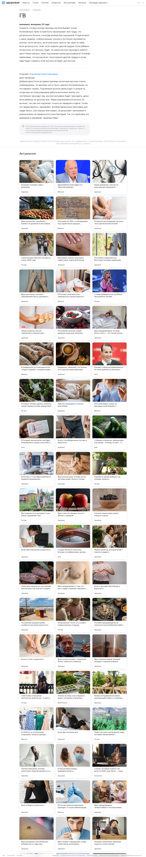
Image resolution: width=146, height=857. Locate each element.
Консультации (24, 10)
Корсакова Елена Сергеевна (44, 74)
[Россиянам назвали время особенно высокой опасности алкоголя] (36, 615)
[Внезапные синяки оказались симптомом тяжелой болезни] (73, 250)
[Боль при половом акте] (73, 724)
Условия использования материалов (73, 855)
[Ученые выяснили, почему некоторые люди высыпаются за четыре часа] (36, 761)
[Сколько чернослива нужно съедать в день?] (109, 505)
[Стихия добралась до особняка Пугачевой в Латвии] (109, 286)
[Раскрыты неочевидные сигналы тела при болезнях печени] (109, 213)
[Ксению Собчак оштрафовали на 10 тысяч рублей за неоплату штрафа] (109, 359)
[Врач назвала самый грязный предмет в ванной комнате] (109, 651)
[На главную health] (12, 2)
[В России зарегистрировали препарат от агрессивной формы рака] (73, 797)
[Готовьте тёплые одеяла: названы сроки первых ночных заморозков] (36, 396)
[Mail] (3, 2)
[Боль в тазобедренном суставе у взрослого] (73, 432)
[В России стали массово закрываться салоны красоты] (73, 286)
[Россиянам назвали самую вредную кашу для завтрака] (73, 323)
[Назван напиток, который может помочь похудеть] (109, 542)
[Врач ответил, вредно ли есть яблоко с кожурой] (73, 505)
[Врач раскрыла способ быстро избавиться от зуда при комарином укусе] (36, 834)
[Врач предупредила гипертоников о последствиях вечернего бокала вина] (109, 797)
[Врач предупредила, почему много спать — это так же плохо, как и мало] (109, 323)
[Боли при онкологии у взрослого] (36, 542)
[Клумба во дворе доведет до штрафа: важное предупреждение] (109, 469)
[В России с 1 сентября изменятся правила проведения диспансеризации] (36, 469)
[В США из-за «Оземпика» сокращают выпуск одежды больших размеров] (36, 724)
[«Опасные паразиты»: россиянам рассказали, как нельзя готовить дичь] (36, 578)
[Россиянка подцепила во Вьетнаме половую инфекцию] (109, 250)
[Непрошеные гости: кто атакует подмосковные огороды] (73, 615)
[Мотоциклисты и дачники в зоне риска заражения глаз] (36, 505)
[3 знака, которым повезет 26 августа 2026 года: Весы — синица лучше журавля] (109, 761)
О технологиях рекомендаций (109, 855)
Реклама (19, 855)
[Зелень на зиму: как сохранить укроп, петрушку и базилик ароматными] (73, 688)
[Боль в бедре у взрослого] (36, 797)
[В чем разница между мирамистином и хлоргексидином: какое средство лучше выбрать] (73, 761)
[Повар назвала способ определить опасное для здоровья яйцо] (36, 323)
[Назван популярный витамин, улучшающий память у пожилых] (109, 688)
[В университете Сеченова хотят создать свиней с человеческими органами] (36, 359)
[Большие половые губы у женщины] (36, 177)
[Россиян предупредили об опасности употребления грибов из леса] (109, 615)
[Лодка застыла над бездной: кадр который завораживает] (109, 724)
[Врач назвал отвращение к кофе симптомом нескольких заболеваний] (73, 834)
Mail (3, 855)
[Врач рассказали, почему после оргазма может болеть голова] (73, 469)
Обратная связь (92, 855)
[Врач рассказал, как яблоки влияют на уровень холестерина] (36, 213)
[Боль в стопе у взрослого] (36, 651)
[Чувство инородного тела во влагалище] (73, 396)
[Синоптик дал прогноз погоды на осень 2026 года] (36, 250)
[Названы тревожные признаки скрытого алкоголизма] (109, 834)
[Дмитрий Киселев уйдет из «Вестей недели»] (73, 177)
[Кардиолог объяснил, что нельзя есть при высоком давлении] (73, 359)
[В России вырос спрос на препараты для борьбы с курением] (109, 396)
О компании (11, 855)
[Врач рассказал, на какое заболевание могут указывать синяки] (36, 286)
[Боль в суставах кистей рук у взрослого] (109, 578)
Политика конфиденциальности (131, 855)
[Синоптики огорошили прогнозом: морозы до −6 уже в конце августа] (36, 688)
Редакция (55, 855)
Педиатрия (36, 10)
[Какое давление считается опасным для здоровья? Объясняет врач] (109, 177)
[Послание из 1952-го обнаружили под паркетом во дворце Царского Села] (73, 213)
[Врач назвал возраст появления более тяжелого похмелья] (73, 651)
